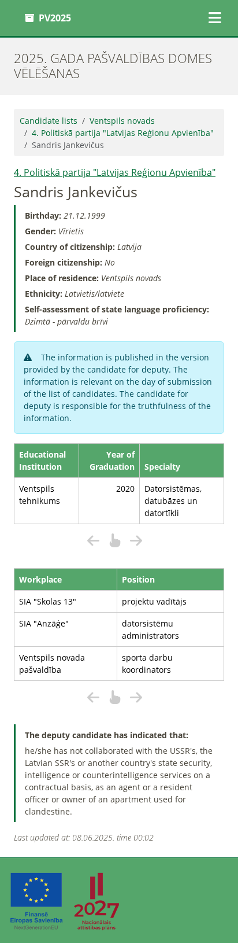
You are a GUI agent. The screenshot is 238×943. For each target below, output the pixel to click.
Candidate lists (48, 120)
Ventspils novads (122, 120)
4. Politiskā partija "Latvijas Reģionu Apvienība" (123, 132)
